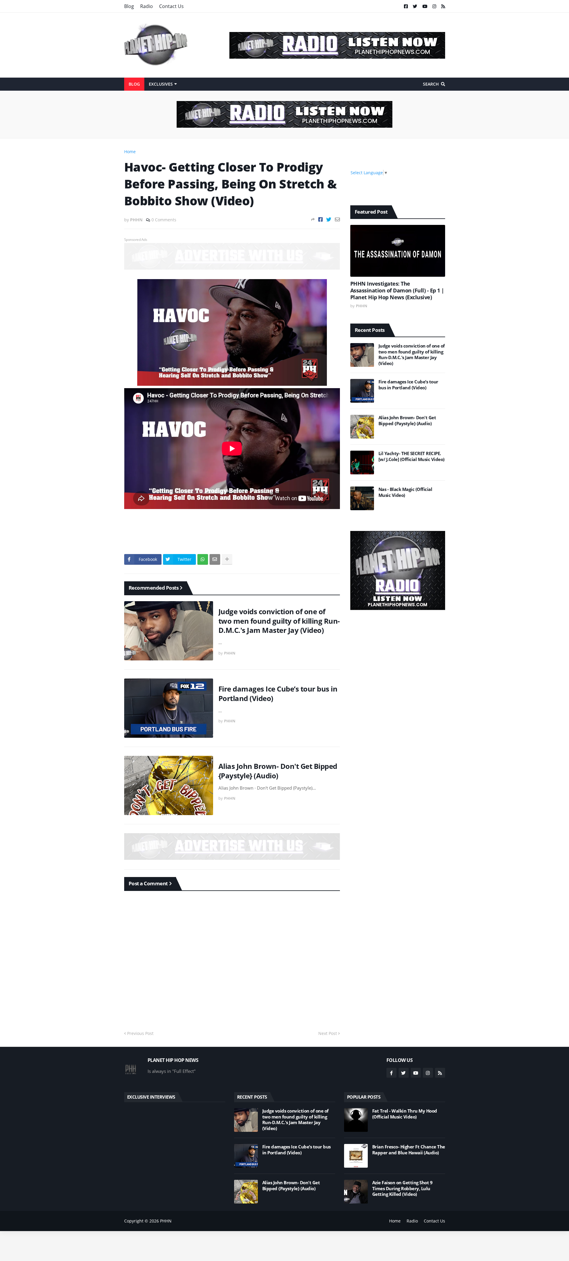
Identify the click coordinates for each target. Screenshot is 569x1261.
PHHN (166, 1221)
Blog (129, 6)
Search (431, 84)
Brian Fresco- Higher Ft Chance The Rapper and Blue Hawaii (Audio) (408, 1150)
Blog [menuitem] (134, 84)
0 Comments (163, 220)
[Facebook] (320, 219)
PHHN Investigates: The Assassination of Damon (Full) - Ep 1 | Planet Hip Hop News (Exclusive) (397, 290)
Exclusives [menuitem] (161, 84)
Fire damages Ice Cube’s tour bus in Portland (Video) (278, 693)
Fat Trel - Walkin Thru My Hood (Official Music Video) (404, 1114)
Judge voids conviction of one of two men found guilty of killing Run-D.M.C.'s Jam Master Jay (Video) (279, 621)
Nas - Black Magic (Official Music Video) (405, 492)
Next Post (327, 1033)
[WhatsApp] (202, 559)
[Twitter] (328, 219)
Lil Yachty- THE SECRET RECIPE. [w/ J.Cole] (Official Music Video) (411, 456)
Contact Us (171, 6)
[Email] (337, 219)
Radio (146, 6)
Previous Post (140, 1033)
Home (130, 151)
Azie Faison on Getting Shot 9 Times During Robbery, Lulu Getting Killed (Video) (402, 1188)
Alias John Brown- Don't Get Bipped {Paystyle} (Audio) (277, 770)
